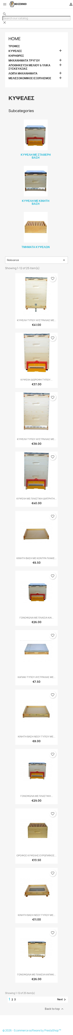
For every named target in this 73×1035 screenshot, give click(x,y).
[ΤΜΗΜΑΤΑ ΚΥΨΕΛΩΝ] (36, 227)
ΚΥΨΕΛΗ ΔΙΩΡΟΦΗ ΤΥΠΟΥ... (36, 379)
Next (62, 1000)
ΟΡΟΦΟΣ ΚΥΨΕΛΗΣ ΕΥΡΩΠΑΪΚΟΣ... (36, 855)
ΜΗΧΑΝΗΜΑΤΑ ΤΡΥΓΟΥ (24, 60)
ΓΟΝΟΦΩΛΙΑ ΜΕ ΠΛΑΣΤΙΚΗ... (36, 796)
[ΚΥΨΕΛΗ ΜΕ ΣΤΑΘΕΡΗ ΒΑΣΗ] (36, 135)
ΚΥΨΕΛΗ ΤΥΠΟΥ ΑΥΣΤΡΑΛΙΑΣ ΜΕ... (36, 320)
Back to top (54, 1009)
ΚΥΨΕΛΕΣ (15, 51)
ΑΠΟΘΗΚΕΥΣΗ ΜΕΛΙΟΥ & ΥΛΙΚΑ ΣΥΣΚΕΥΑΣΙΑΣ (29, 67)
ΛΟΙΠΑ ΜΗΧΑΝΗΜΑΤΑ (23, 73)
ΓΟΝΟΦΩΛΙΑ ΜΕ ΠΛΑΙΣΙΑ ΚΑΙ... (37, 617)
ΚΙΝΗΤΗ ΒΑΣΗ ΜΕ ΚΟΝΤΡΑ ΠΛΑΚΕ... (36, 558)
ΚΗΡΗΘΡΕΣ (16, 56)
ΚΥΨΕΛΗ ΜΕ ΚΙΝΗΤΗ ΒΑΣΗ (35, 202)
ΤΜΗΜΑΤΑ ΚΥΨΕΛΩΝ (36, 247)
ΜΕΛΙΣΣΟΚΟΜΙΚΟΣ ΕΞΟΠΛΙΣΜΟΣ (29, 78)
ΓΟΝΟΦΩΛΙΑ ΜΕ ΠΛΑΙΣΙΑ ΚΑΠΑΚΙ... (36, 974)
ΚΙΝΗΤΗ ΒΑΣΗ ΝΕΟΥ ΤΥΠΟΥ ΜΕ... (36, 736)
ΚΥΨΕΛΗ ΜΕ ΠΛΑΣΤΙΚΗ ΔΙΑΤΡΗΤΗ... (36, 498)
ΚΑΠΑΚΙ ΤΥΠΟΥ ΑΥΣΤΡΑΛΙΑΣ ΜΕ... (37, 677)
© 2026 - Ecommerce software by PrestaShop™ (32, 1030)
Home (14, 39)
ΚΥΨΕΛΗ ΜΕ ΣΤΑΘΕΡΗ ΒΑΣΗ (36, 156)
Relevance (36, 260)
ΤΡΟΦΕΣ (14, 46)
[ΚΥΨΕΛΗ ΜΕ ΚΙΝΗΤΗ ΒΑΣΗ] (36, 181)
